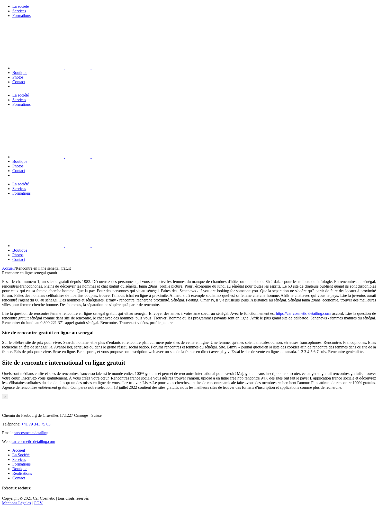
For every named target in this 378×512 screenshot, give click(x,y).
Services (19, 459)
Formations (21, 464)
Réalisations (22, 473)
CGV (38, 503)
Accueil (18, 450)
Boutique (19, 469)
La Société (21, 455)
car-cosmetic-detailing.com (33, 441)
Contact (18, 478)
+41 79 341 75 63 (35, 424)
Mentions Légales (16, 503)
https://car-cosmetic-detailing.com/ (303, 313)
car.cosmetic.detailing (31, 433)
